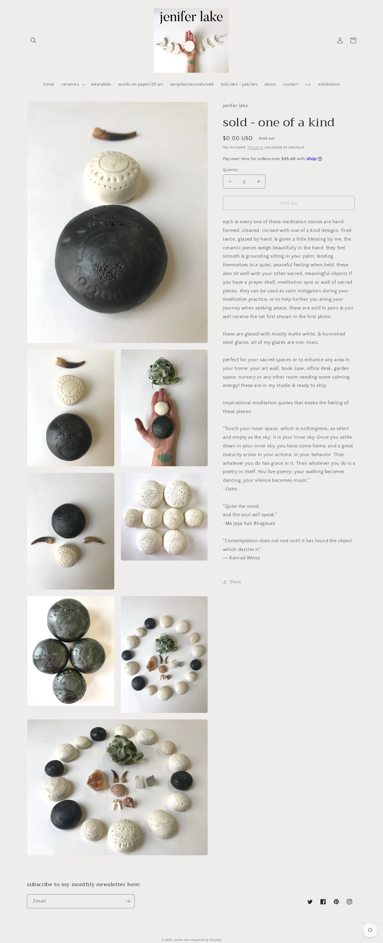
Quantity (230, 169)
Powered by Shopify (206, 940)
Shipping (255, 147)
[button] (33, 40)
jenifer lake (182, 940)
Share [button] (235, 581)
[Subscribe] (127, 901)
